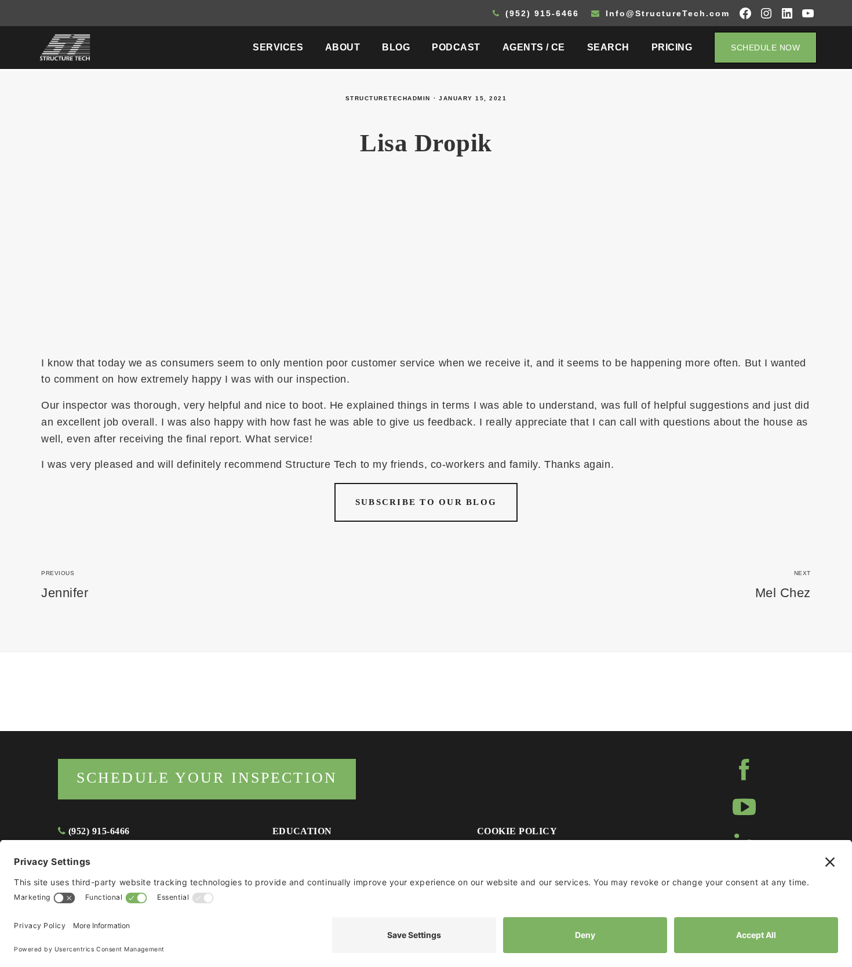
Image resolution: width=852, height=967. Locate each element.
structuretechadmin (388, 98)
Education (302, 831)
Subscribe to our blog (426, 502)
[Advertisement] (426, 268)
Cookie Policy (517, 831)
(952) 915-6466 (540, 13)
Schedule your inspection (207, 777)
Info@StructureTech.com (666, 13)
